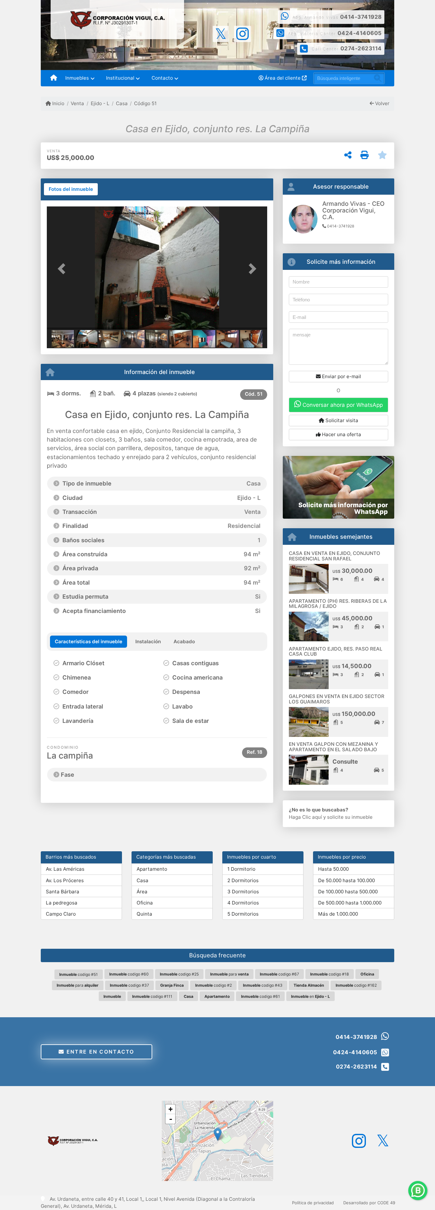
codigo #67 (279, 974)
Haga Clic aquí (305, 817)
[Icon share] (220, 33)
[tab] (71, 189)
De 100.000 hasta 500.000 (348, 892)
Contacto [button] (162, 78)
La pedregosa (61, 903)
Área (142, 892)
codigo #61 (260, 996)
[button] (63, 268)
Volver (381, 103)
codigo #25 (179, 974)
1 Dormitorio (241, 869)
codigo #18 (329, 974)
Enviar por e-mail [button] (341, 376)
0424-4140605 (360, 33)
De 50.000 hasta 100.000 (346, 880)
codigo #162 (356, 985)
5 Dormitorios (243, 914)
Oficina (145, 903)
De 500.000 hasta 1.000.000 (350, 903)
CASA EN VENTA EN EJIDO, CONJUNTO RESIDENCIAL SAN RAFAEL (334, 556)
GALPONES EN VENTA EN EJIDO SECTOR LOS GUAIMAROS (336, 699)
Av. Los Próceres (65, 880)
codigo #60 (129, 974)
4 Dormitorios (243, 903)
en (310, 996)
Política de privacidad (313, 1202)
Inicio (57, 103)
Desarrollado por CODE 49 (369, 1202)
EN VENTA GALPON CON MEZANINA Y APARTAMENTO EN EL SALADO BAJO (333, 747)
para (229, 974)
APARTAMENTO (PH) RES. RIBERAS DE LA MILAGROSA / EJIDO (338, 603)
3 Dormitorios (243, 892)
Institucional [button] (120, 78)
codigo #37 (129, 985)
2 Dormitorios (243, 880)
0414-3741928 (361, 17)
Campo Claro (61, 914)
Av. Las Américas (65, 869)
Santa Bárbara (62, 892)
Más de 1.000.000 (338, 914)
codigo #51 (78, 974)
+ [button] (170, 1109)
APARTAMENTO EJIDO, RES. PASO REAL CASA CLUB (335, 651)
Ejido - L (100, 103)
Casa (122, 103)
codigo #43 (262, 985)
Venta (77, 103)
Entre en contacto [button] (99, 1051)
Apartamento (152, 869)
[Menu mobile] (53, 78)
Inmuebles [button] (77, 78)
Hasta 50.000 (333, 869)
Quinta (144, 914)
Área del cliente (282, 78)
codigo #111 (152, 996)
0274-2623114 (361, 48)
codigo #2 (213, 985)
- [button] (170, 1118)
